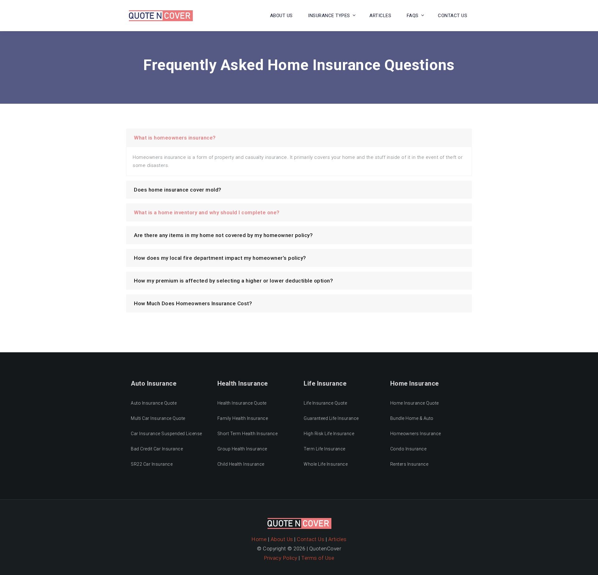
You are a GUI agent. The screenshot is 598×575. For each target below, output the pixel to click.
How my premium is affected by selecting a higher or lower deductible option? (233, 281)
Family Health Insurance (242, 418)
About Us (281, 15)
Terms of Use (317, 558)
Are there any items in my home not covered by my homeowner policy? (223, 235)
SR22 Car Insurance (152, 464)
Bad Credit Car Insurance (157, 448)
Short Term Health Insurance (247, 433)
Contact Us (310, 539)
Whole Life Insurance (326, 464)
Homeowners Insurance (415, 433)
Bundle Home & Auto (412, 418)
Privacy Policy (280, 558)
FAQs (413, 15)
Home (259, 539)
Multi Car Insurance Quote (158, 418)
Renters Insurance (409, 464)
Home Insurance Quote (414, 403)
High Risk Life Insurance (329, 433)
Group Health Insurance (242, 448)
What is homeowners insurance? (175, 138)
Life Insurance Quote (325, 403)
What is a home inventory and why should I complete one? (207, 212)
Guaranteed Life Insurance (331, 418)
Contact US (452, 15)
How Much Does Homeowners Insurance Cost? (193, 303)
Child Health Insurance (240, 464)
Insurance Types (329, 15)
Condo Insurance (408, 448)
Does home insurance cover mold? (177, 190)
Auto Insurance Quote (154, 403)
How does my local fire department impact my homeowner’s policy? (220, 258)
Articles (380, 15)
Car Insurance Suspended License (166, 433)
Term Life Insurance (324, 448)
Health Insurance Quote (242, 403)
